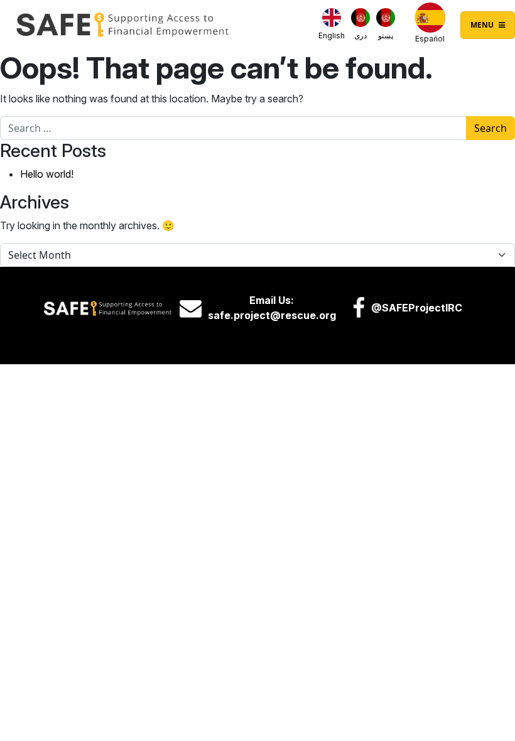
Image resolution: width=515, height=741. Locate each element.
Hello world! (46, 174)
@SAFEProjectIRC (416, 307)
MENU (483, 24)
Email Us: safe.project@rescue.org (272, 308)
